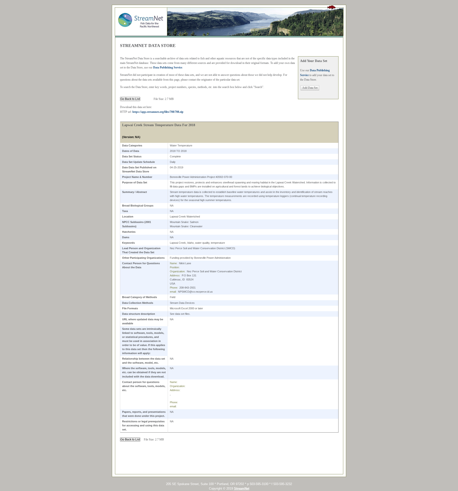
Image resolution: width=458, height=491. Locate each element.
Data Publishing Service (167, 67)
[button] (309, 88)
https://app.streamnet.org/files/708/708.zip (157, 112)
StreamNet (241, 488)
